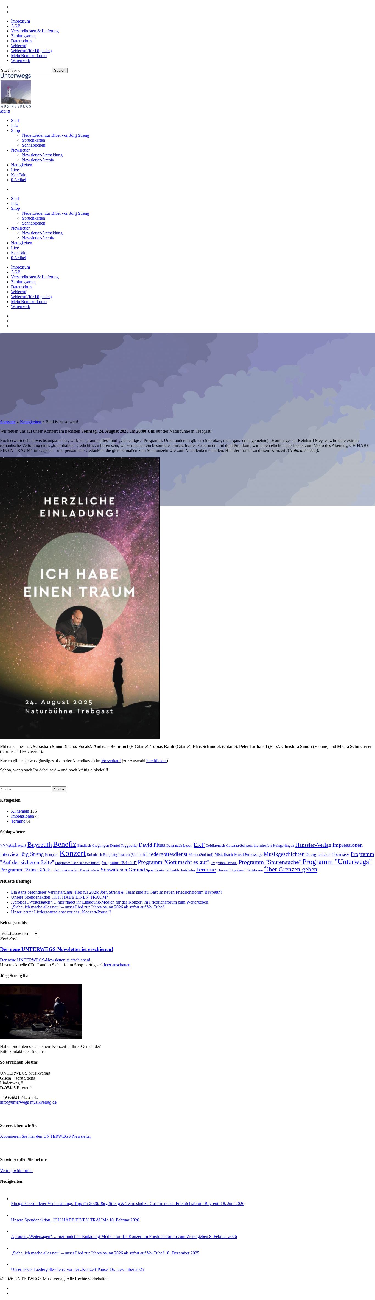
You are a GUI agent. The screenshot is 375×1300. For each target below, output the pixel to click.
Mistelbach (223, 854)
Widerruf (18, 291)
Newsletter (20, 228)
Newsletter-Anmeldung (42, 233)
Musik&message (248, 854)
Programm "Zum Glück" (26, 870)
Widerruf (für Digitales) (31, 296)
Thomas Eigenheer (231, 870)
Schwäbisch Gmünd (123, 870)
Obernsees (340, 854)
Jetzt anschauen (116, 965)
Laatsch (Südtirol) (131, 854)
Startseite (8, 422)
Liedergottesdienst (167, 854)
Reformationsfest (66, 870)
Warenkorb (20, 306)
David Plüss (152, 845)
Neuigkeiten (21, 243)
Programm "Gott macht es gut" (173, 862)
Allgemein (20, 811)
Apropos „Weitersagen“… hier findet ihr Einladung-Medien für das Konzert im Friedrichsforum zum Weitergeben (109, 902)
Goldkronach (215, 845)
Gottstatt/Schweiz (239, 845)
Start (15, 198)
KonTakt (18, 252)
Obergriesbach (318, 854)
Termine (18, 821)
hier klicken (156, 760)
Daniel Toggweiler (124, 845)
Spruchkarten (33, 218)
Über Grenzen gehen (290, 869)
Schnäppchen (33, 223)
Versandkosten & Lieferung (35, 277)
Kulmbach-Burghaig (102, 854)
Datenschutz (21, 286)
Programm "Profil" (224, 863)
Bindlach (84, 845)
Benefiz (64, 844)
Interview (9, 854)
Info (14, 203)
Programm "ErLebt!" (119, 862)
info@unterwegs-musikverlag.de (28, 1102)
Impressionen (22, 816)
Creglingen (100, 845)
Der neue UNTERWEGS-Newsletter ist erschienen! (45, 960)
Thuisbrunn (254, 870)
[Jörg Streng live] (41, 1037)
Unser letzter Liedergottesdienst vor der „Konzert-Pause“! (61, 912)
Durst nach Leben (179, 845)
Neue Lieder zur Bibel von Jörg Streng (55, 213)
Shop (15, 208)
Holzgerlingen (283, 845)
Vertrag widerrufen (16, 1170)
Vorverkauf (111, 760)
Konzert (73, 853)
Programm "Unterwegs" (337, 862)
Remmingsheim (90, 870)
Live (15, 247)
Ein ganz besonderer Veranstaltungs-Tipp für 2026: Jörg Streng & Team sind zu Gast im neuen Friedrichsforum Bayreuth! (116, 892)
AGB (16, 272)
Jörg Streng (32, 854)
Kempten (51, 854)
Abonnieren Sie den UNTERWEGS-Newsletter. (46, 1136)
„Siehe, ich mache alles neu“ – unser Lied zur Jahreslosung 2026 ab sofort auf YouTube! (87, 907)
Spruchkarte (155, 870)
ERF (199, 844)
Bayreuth (39, 844)
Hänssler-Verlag (313, 845)
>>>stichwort (13, 845)
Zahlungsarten (23, 281)
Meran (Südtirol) (201, 854)
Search (59, 70)
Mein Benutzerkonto (29, 301)
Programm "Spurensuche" (270, 862)
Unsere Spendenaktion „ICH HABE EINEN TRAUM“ (59, 897)
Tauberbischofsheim (180, 870)
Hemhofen (263, 845)
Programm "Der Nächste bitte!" (77, 863)
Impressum (20, 267)
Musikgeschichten (284, 854)
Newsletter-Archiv (38, 238)
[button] (5, 111)
